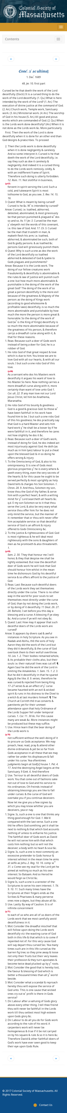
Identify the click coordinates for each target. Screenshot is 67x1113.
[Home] (33, 11)
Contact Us (45, 1105)
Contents (12, 39)
